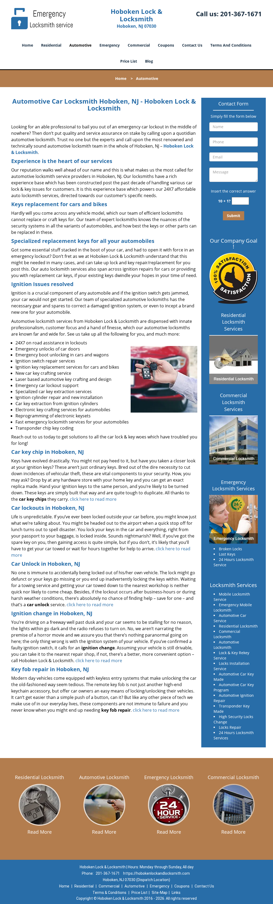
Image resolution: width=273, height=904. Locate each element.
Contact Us (192, 45)
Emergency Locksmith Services (233, 485)
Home (27, 45)
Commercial (139, 45)
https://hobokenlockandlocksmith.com (156, 873)
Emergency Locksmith (168, 777)
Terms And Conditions (230, 45)
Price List (128, 61)
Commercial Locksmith (233, 777)
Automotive (80, 45)
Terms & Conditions (109, 892)
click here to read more (93, 499)
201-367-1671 (241, 13)
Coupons (166, 45)
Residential (51, 45)
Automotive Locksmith (104, 777)
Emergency (109, 45)
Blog (149, 61)
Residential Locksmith (39, 777)
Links (176, 892)
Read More (39, 832)
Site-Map (159, 892)
